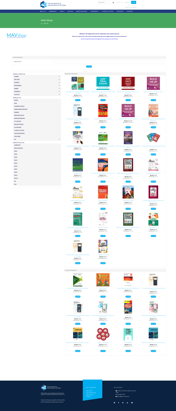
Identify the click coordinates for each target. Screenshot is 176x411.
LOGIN (133, 2)
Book (15, 103)
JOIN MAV (127, 2)
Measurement (17, 85)
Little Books (17, 121)
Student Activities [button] (107, 11)
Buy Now (78, 100)
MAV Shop (70, 11)
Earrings (16, 112)
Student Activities (19, 130)
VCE (15, 139)
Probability (17, 91)
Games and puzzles (19, 115)
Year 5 (15, 163)
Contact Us (119, 2)
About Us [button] (42, 11)
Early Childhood (18, 148)
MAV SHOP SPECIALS (18, 124)
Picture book (17, 127)
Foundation (17, 145)
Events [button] (62, 11)
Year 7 (15, 169)
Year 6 (15, 166)
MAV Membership (91, 392)
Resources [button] (120, 11)
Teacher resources (19, 133)
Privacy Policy (62, 400)
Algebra (16, 76)
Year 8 (15, 172)
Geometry (16, 82)
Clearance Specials (19, 106)
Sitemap (49, 400)
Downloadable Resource (20, 109)
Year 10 (16, 178)
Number (16, 88)
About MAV (89, 390)
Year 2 (15, 154)
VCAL (15, 184)
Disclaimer (43, 400)
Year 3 (15, 157)
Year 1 (15, 151)
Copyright (53, 400)
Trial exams (17, 136)
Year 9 (15, 175)
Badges (16, 100)
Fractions (17, 79)
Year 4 (15, 160)
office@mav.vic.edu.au (123, 396)
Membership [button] (52, 11)
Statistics (17, 94)
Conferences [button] (94, 11)
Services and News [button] (81, 11)
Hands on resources (19, 118)
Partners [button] (129, 11)
